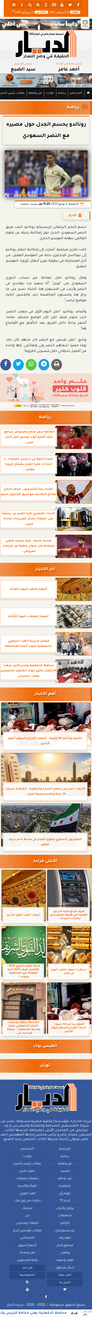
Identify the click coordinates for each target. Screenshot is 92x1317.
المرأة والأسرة (27, 1186)
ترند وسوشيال (65, 1230)
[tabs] (14, 4)
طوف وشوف (65, 1260)
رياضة (62, 93)
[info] (22, 4)
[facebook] (78, 4)
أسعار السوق (27, 1245)
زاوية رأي (64, 1193)
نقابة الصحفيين (27, 1260)
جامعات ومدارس (27, 1223)
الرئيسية (65, 1149)
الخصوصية (27, 1275)
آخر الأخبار (45, 569)
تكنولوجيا (65, 1186)
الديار (72, 216)
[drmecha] (46, 99)
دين (27, 1215)
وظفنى (65, 1253)
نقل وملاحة (27, 1253)
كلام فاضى (27, 1238)
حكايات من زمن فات (27, 1201)
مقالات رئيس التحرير (27, 1163)
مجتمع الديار (65, 1245)
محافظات (65, 1215)
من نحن (27, 1267)
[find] (30, 4)
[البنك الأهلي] (46, 24)
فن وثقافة (35, 93)
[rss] (38, 4)
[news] (54, 4)
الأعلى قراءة (45, 861)
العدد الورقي (27, 1193)
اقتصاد (65, 1171)
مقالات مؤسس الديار (27, 1230)
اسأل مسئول (65, 1267)
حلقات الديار (27, 1171)
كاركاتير (65, 1223)
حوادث (50, 93)
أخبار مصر (76, 93)
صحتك (27, 1208)
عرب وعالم (65, 1178)
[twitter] (70, 4)
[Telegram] (44, 364)
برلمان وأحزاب (65, 1208)
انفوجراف (65, 1238)
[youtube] (62, 4)
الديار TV (65, 1201)
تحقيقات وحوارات (27, 1178)
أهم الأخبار (45, 694)
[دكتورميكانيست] (46, 80)
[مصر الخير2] (46, 390)
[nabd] (46, 4)
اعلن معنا (65, 1275)
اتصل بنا (65, 1282)
